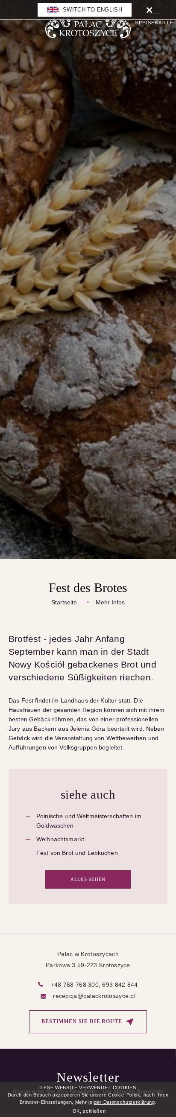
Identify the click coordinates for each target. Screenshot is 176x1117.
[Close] (149, 10)
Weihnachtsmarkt (60, 839)
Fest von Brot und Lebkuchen (77, 852)
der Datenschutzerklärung (124, 1102)
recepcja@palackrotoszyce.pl (94, 995)
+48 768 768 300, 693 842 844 (94, 984)
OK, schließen (89, 1111)
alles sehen (88, 879)
